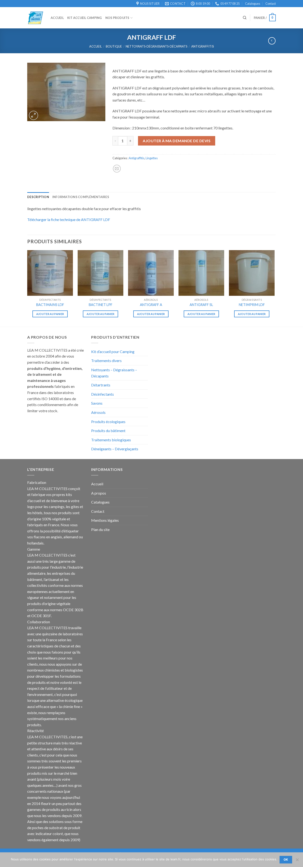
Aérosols (98, 412)
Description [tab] (38, 197)
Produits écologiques (108, 421)
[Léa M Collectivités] (35, 18)
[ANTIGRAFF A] (151, 273)
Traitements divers (106, 360)
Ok (286, 859)
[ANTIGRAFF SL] (201, 273)
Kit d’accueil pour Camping (112, 351)
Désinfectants (102, 394)
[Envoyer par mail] (117, 169)
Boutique (114, 46)
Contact (270, 3)
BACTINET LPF (100, 305)
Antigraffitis (202, 46)
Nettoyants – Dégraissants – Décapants (114, 372)
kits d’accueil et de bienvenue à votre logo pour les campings (53, 500)
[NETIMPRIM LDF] (252, 273)
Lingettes (152, 158)
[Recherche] (244, 17)
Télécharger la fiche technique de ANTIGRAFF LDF (68, 219)
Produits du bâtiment (108, 430)
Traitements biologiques (111, 440)
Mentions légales (105, 520)
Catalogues (252, 3)
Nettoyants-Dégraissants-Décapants (156, 46)
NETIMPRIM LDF (252, 305)
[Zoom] (33, 115)
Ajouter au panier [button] (50, 313)
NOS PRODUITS (117, 18)
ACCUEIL (57, 18)
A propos (98, 493)
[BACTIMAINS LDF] (50, 273)
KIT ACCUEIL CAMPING (84, 18)
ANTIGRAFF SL (201, 305)
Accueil (95, 46)
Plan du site (100, 529)
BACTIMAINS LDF (50, 305)
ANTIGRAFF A (151, 305)
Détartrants (100, 385)
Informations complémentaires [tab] (80, 197)
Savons (96, 403)
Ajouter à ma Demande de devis (176, 140)
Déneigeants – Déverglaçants (114, 449)
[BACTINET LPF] (100, 273)
